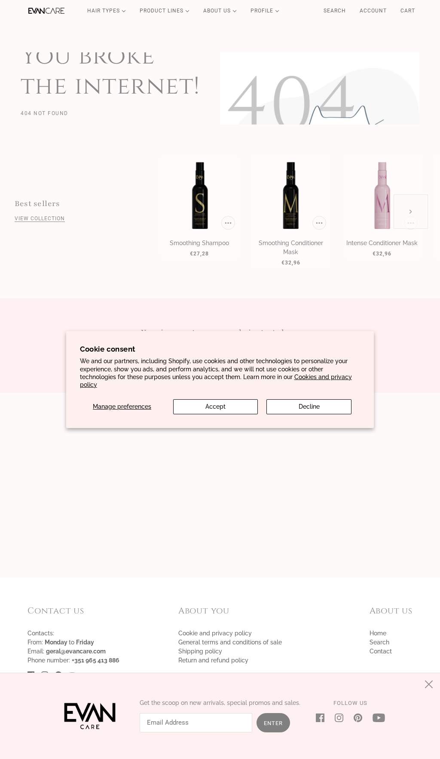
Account (373, 11)
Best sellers (37, 203)
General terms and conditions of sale (230, 642)
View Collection (40, 219)
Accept (215, 406)
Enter (273, 723)
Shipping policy (200, 651)
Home (378, 633)
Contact (381, 651)
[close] (429, 684)
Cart (408, 11)
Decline (309, 406)
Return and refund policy (213, 660)
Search (335, 11)
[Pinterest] (357, 718)
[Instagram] (339, 718)
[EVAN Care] (46, 10)
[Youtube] (376, 718)
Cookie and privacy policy (215, 633)
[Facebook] (323, 718)
